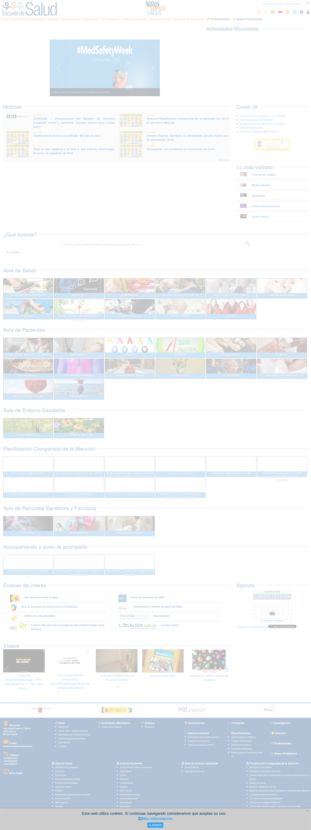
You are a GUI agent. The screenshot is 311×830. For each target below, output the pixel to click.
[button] (307, 811)
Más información (157, 818)
